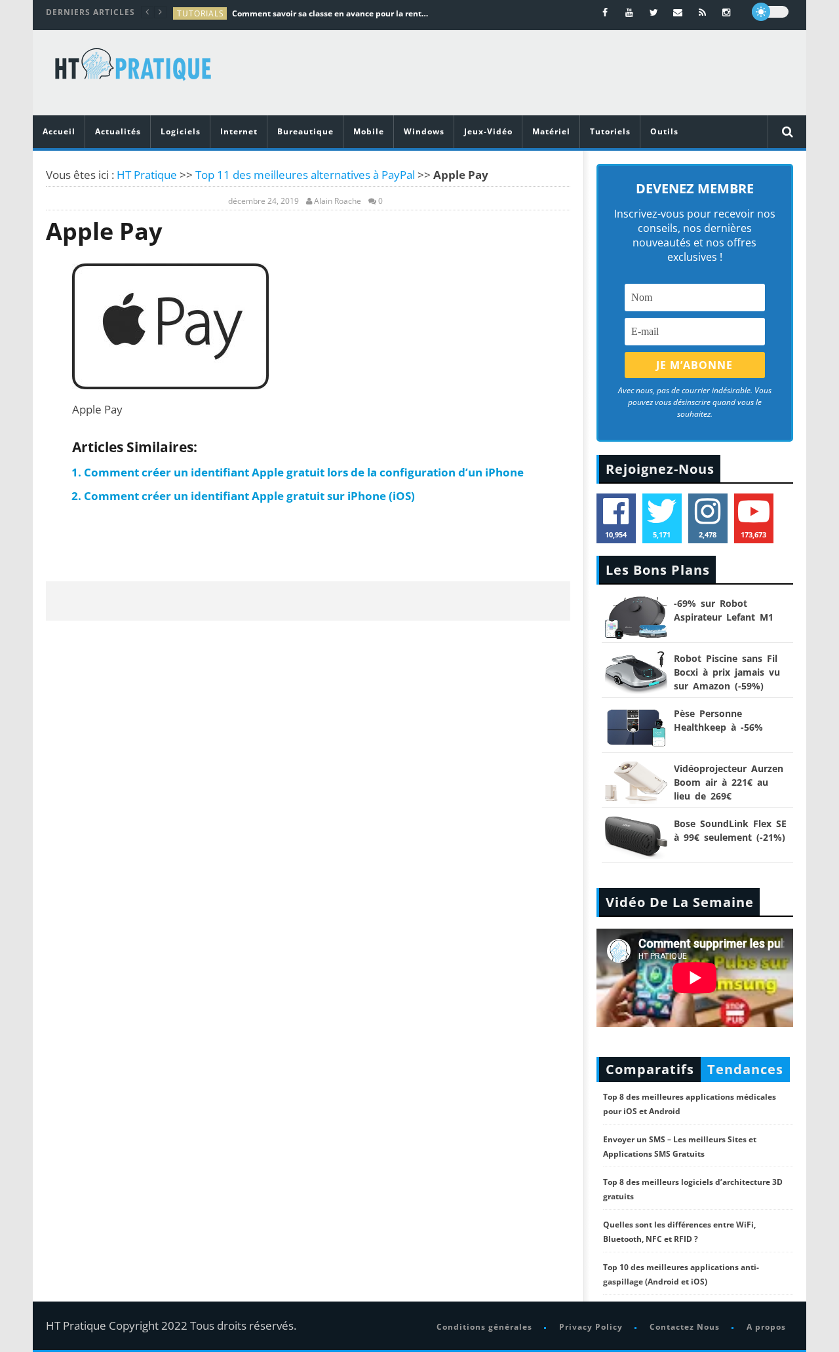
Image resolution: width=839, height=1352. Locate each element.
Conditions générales (484, 1326)
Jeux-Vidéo (488, 131)
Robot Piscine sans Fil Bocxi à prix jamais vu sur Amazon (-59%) (727, 672)
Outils (664, 131)
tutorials (200, 13)
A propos (766, 1326)
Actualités (118, 131)
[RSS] (702, 12)
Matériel (551, 131)
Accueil (59, 131)
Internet (239, 131)
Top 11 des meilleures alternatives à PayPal (305, 174)
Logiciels (181, 131)
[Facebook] (605, 12)
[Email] (678, 12)
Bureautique (305, 131)
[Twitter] (654, 12)
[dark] (770, 12)
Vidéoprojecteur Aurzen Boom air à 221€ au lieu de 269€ (728, 782)
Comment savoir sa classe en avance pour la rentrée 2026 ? (330, 13)
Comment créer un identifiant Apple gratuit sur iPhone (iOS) (249, 495)
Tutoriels (610, 131)
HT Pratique (147, 174)
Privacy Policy (591, 1326)
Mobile (368, 131)
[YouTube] (629, 12)
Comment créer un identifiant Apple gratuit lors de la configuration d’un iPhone (304, 472)
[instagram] (726, 12)
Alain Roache (337, 201)
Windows (424, 131)
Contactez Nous (685, 1326)
